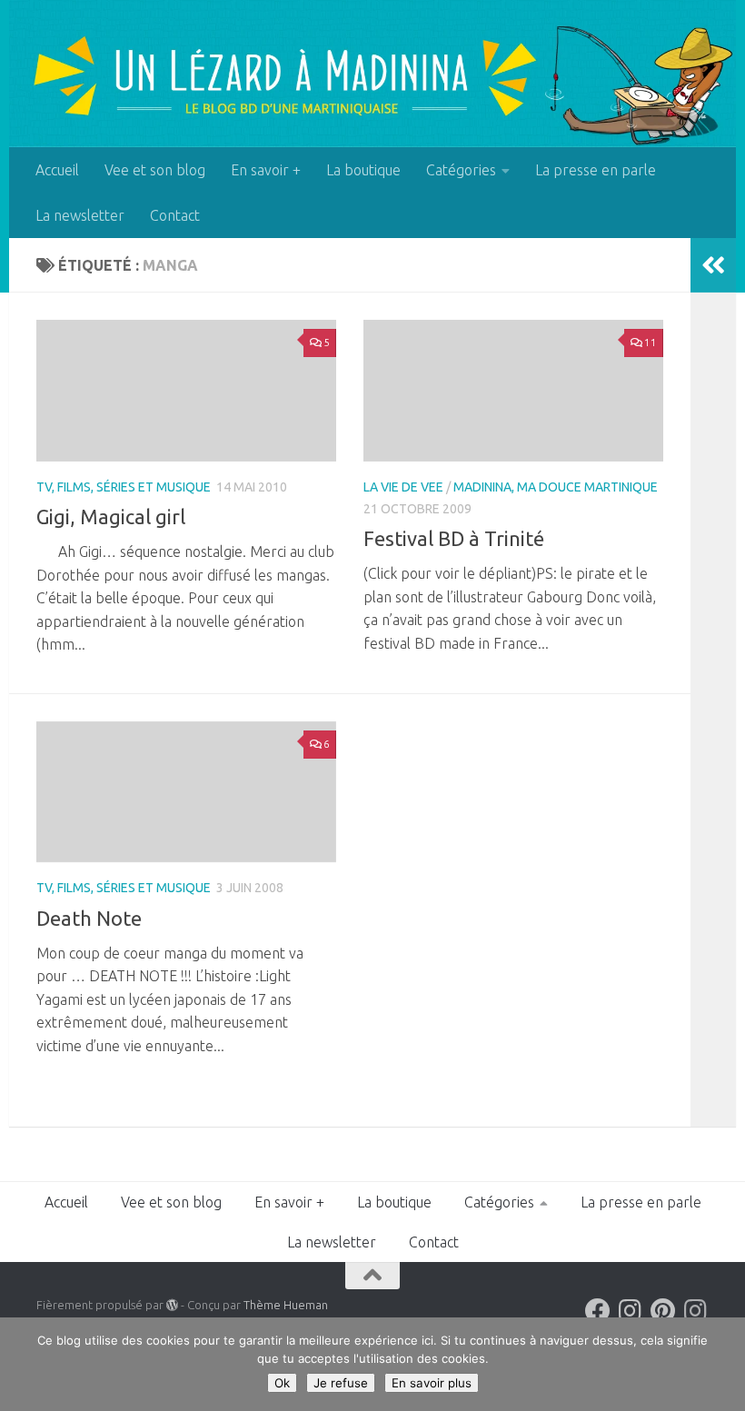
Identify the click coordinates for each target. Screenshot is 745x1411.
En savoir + (266, 170)
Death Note (89, 918)
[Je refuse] (722, 1365)
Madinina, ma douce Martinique (555, 487)
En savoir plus (432, 1383)
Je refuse (340, 1383)
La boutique (363, 170)
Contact (175, 215)
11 (650, 342)
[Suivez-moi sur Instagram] (630, 1311)
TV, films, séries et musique (123, 487)
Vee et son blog (154, 170)
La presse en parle (595, 170)
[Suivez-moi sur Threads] (696, 1311)
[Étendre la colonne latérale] (713, 265)
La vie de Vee (403, 487)
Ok (282, 1383)
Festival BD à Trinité (453, 538)
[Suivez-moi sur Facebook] (598, 1311)
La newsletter (79, 215)
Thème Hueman (285, 1304)
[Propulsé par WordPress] (172, 1305)
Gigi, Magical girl (110, 516)
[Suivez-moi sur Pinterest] (663, 1311)
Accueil (57, 170)
